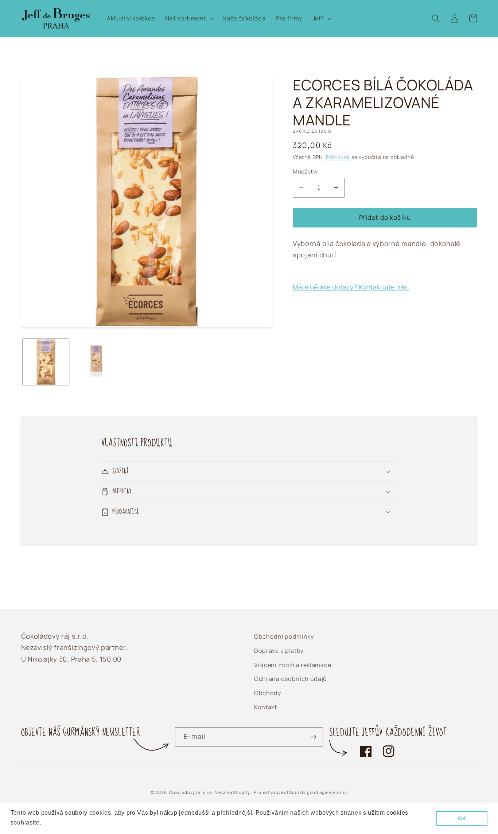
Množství (305, 171)
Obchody (267, 693)
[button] (189, 18)
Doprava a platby (279, 651)
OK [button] (462, 818)
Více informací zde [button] (70, 822)
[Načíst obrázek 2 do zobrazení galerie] (96, 362)
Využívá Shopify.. (234, 792)
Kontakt (265, 707)
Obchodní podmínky (284, 636)
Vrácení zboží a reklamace (292, 665)
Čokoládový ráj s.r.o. (191, 792)
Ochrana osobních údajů (290, 679)
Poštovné (338, 156)
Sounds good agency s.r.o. (318, 792)
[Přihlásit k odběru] (313, 737)
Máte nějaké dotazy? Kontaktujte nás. (351, 287)
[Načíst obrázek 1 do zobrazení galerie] (46, 362)
